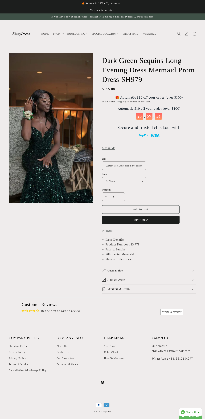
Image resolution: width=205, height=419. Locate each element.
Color (105, 174)
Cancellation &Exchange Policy (28, 370)
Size (104, 158)
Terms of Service (19, 364)
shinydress (106, 411)
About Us (62, 346)
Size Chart (110, 346)
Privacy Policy (17, 358)
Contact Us (63, 352)
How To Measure (114, 358)
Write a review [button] (172, 312)
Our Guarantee (65, 358)
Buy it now (141, 220)
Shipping (121, 101)
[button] (58, 33)
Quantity (106, 189)
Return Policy (17, 352)
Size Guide (108, 148)
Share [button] (109, 230)
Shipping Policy (18, 346)
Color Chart (111, 352)
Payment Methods (67, 364)
